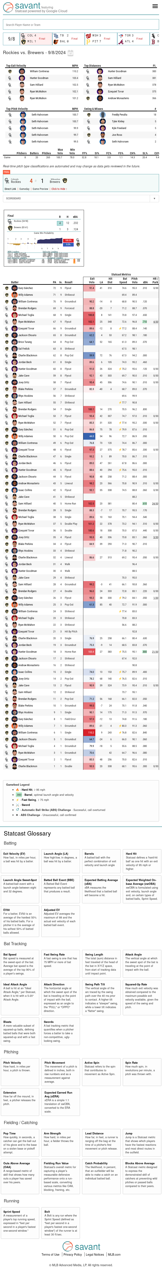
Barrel (28, 795)
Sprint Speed (11, 1212)
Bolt (47, 1212)
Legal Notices (95, 1254)
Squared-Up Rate (136, 984)
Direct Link (11, 188)
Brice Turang (25, 341)
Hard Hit (27, 790)
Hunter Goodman (39, 78)
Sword (26, 805)
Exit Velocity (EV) (14, 854)
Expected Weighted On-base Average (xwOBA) (141, 882)
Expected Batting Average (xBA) (101, 882)
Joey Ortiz (23, 382)
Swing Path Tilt (95, 984)
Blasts (7, 1022)
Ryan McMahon (38, 91)
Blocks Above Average (140, 1163)
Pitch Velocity (12, 1063)
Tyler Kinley (118, 121)
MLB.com (114, 1254)
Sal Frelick (24, 348)
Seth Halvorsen (40, 114)
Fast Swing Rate (54, 954)
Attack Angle (133, 954)
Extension (9, 1092)
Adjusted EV (52, 910)
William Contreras (39, 71)
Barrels (89, 854)
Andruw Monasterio (118, 98)
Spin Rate (131, 1063)
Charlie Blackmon (27, 355)
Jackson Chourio (27, 335)
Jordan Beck (25, 362)
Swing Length (94, 954)
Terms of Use (51, 1254)
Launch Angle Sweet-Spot (20, 880)
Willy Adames (25, 294)
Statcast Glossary (27, 833)
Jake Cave (23, 375)
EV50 (6, 910)
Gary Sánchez (25, 288)
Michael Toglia (26, 315)
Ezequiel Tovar (116, 91)
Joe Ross (117, 134)
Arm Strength (52, 1133)
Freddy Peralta (119, 114)
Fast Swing (29, 800)
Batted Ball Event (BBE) (59, 880)
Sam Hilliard (36, 84)
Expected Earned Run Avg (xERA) (58, 1094)
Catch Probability (96, 1163)
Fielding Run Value (56, 1163)
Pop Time (9, 1133)
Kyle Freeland (119, 128)
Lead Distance (94, 1133)
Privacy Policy (73, 1254)
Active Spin (92, 1063)
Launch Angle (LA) (56, 854)
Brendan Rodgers (27, 308)
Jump (128, 1133)
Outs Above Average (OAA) (16, 1165)
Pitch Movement (55, 1063)
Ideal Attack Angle (15, 984)
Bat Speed (9, 954)
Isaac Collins (25, 490)
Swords (49, 1022)
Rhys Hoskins (25, 395)
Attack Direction (54, 984)
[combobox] (81, 24)
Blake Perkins (25, 389)
